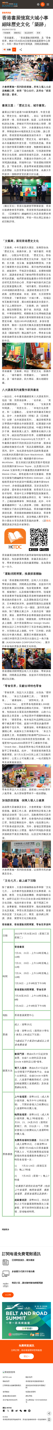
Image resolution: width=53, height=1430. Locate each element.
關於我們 (29, 1377)
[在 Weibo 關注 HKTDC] (16, 1411)
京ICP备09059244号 (10, 1400)
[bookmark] (49, 1419)
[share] (49, 1413)
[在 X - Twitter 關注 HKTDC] (8, 1411)
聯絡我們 (6, 1381)
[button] (48, 4)
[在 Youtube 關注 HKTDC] (25, 1411)
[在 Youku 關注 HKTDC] (29, 1411)
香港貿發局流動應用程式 (35, 1381)
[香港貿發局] (26, 1373)
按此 (48, 520)
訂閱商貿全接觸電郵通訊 (12, 1385)
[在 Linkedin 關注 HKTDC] (12, 1411)
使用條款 (6, 1392)
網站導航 (29, 1396)
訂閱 (9, 1295)
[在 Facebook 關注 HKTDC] (4, 1411)
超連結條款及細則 (9, 1396)
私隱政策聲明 (31, 1392)
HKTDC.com (7, 1377)
